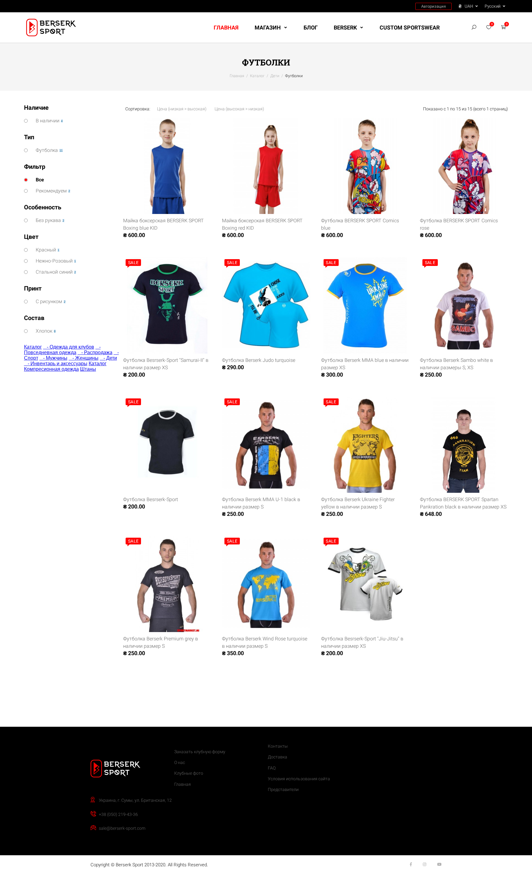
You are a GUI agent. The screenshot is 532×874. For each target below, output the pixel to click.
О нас (179, 762)
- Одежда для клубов (68, 347)
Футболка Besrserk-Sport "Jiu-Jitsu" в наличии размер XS (362, 642)
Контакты (278, 746)
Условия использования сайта (299, 778)
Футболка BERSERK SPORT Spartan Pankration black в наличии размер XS (463, 503)
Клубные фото (188, 773)
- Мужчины (53, 358)
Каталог (33, 347)
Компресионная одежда (51, 369)
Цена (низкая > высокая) (182, 108)
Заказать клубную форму (199, 751)
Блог (311, 27)
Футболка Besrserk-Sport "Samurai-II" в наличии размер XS (165, 363)
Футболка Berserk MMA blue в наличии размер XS (365, 363)
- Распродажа (95, 352)
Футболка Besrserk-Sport (150, 499)
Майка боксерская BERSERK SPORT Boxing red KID (262, 224)
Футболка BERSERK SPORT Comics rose (459, 224)
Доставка (277, 756)
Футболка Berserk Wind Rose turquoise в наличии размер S (264, 642)
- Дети (108, 358)
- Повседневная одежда (62, 349)
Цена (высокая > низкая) (239, 108)
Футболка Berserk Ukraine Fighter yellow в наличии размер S (358, 503)
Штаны (88, 369)
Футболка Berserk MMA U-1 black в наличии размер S (261, 503)
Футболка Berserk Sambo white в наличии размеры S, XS (456, 363)
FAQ (272, 767)
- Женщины (84, 358)
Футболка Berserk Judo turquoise (258, 360)
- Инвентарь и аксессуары (55, 363)
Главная (226, 27)
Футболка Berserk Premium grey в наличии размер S (160, 642)
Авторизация (433, 6)
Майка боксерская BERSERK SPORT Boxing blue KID (163, 224)
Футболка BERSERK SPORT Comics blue (360, 224)
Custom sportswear (410, 27)
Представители (283, 789)
